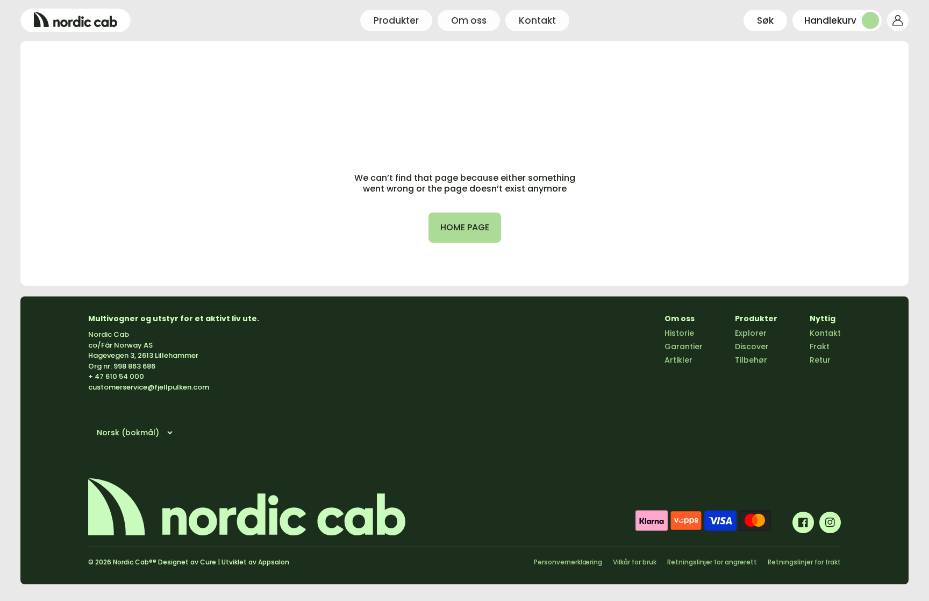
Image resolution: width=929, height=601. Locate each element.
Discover (752, 346)
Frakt (820, 346)
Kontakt (825, 333)
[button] (765, 20)
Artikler (678, 360)
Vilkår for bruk (634, 562)
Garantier (683, 346)
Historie (679, 333)
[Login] (898, 20)
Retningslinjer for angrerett (712, 562)
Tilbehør (751, 360)
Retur (820, 360)
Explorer (751, 333)
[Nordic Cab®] (75, 20)
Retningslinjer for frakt (804, 562)
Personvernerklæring (568, 562)
